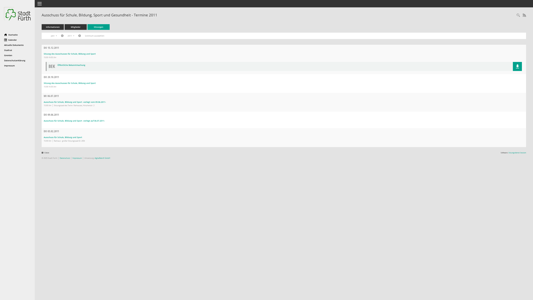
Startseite (13, 34)
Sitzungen (98, 27)
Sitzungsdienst (517, 153)
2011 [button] (70, 35)
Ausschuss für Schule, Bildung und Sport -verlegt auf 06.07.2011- (74, 120)
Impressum (9, 65)
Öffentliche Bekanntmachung (71, 65)
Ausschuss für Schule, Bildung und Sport (63, 137)
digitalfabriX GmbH (102, 158)
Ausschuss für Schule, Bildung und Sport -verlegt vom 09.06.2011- (75, 102)
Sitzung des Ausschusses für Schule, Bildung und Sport (70, 53)
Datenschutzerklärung (14, 60)
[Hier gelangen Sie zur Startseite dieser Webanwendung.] (17, 16)
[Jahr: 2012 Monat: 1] (79, 35)
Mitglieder (76, 27)
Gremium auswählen (94, 35)
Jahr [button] (53, 35)
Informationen (53, 27)
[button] (517, 66)
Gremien (8, 55)
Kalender (12, 40)
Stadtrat (8, 50)
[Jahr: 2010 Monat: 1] (62, 35)
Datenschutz (65, 158)
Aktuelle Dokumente (14, 45)
